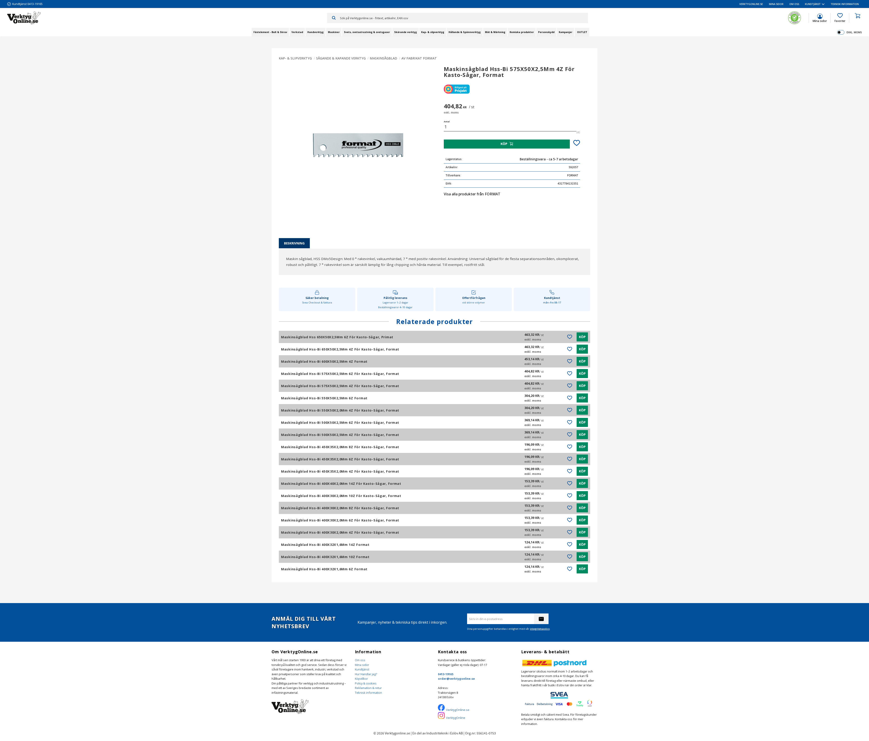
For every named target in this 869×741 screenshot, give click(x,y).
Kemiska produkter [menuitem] (522, 32)
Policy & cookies (366, 683)
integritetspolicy (540, 628)
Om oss (360, 660)
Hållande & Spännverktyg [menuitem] (465, 32)
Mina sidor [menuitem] (776, 4)
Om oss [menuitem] (794, 4)
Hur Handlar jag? (366, 674)
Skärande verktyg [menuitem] (405, 32)
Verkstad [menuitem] (297, 32)
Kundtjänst (362, 669)
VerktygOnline (455, 718)
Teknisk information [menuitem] (845, 4)
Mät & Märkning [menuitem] (495, 32)
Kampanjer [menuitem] (565, 32)
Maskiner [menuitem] (334, 32)
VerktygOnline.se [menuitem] (751, 4)
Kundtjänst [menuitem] (813, 4)
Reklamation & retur (368, 688)
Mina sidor (362, 665)
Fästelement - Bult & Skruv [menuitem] (270, 32)
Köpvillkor (361, 679)
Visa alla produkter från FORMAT (472, 194)
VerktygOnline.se (457, 710)
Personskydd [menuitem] (546, 32)
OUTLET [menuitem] (582, 32)
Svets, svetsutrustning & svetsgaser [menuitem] (367, 32)
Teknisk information (368, 693)
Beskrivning (294, 243)
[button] (839, 18)
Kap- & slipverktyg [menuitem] (432, 32)
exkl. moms (854, 32)
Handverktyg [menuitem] (315, 32)
